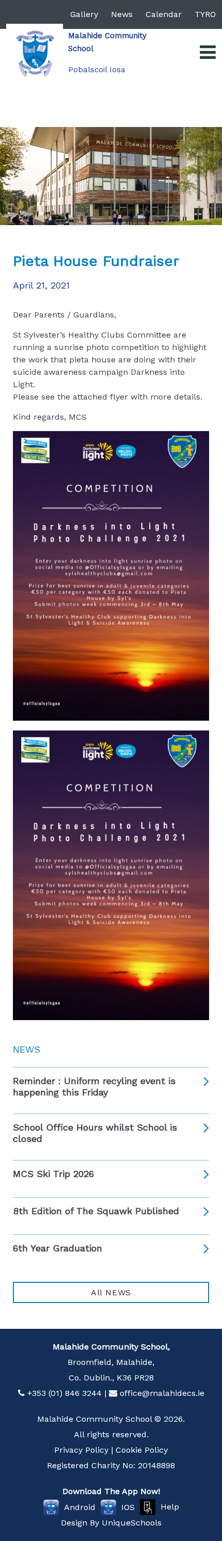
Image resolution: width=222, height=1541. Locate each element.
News (122, 14)
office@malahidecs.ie (162, 1393)
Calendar (164, 14)
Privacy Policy (81, 1450)
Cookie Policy (142, 1450)
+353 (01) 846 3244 (64, 1393)
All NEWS (111, 1292)
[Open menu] (208, 52)
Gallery (84, 14)
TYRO (205, 14)
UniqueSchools (132, 1523)
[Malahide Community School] (34, 52)
